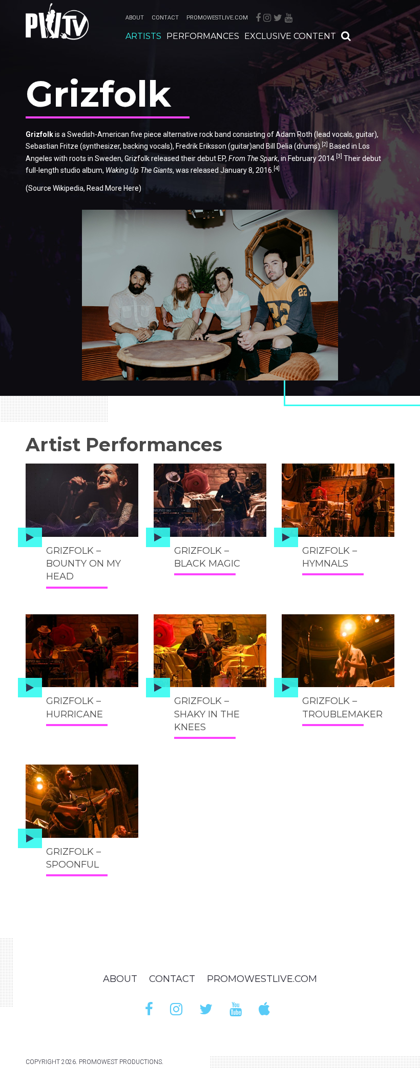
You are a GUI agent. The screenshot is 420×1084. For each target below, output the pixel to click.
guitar (364, 134)
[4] (277, 168)
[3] (339, 156)
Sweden (108, 158)
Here (131, 188)
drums (307, 146)
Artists (143, 36)
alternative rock (188, 134)
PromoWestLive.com (217, 17)
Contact (165, 17)
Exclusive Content (290, 36)
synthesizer (101, 146)
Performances (202, 36)
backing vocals (146, 146)
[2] (325, 144)
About (134, 17)
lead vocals (334, 134)
